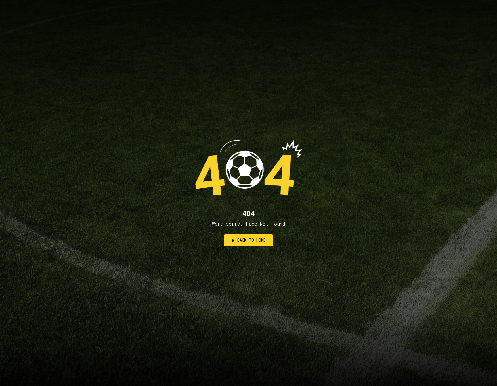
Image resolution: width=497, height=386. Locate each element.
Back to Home (250, 240)
